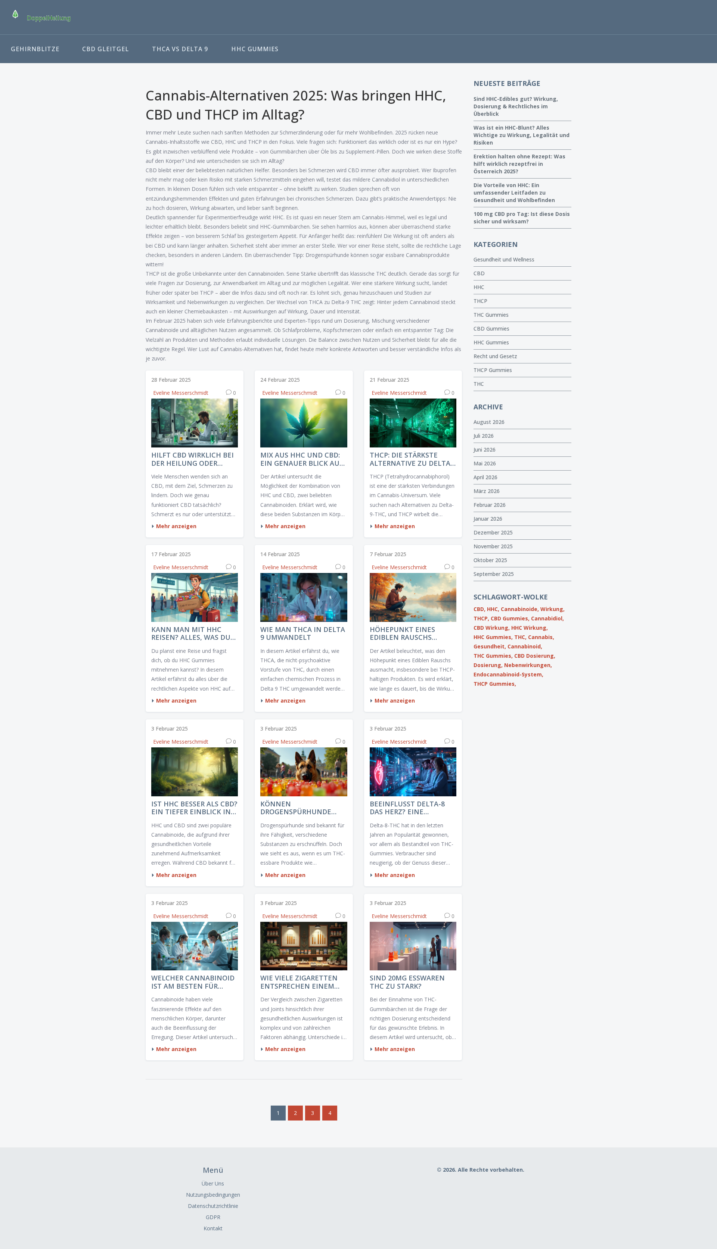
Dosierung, (488, 665)
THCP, (481, 618)
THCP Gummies (493, 370)
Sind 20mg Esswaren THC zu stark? (407, 982)
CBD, (479, 609)
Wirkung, (552, 609)
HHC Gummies (255, 49)
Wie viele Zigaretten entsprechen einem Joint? (299, 982)
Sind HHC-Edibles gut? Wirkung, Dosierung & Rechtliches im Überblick (516, 106)
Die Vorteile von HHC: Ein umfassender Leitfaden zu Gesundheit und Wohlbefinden (514, 193)
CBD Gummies (491, 328)
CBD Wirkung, (492, 627)
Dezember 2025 (493, 532)
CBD (479, 273)
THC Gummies (491, 314)
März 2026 (487, 491)
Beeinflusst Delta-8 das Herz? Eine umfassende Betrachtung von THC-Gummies (407, 808)
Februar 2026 (490, 504)
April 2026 (485, 477)
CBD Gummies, (510, 618)
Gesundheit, (490, 646)
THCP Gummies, (495, 683)
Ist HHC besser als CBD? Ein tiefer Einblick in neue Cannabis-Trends (194, 808)
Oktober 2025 (490, 560)
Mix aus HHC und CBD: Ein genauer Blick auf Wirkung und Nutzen (301, 459)
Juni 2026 (485, 449)
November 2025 (493, 546)
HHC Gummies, (493, 637)
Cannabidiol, (547, 618)
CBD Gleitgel (105, 49)
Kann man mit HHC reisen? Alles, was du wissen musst (190, 634)
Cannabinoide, (520, 609)
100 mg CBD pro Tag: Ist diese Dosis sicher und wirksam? (522, 217)
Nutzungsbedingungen (213, 1194)
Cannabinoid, (525, 646)
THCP (480, 300)
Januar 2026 (488, 518)
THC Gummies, (493, 655)
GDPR (213, 1217)
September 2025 (494, 573)
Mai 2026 (485, 463)
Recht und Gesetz (495, 356)
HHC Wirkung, (529, 627)
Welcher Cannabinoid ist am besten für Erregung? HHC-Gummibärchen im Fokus (193, 982)
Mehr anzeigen (176, 526)
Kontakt (213, 1228)
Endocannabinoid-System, (508, 674)
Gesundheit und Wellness (504, 259)
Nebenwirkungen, (528, 665)
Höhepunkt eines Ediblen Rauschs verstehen (402, 634)
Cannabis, (541, 637)
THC (479, 383)
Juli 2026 (484, 435)
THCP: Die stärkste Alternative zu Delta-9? (411, 459)
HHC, (493, 609)
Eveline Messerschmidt (180, 392)
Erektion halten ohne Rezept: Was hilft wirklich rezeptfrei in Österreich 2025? (519, 164)
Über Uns (213, 1183)
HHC (479, 287)
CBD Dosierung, (534, 655)
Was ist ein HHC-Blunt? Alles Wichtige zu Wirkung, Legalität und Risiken (521, 135)
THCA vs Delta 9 (180, 49)
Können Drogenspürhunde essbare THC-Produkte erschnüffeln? (302, 808)
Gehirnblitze (35, 49)
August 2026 (489, 421)
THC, (520, 637)
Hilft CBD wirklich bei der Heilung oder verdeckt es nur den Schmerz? (192, 459)
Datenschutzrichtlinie (213, 1205)
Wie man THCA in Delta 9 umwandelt (302, 634)
